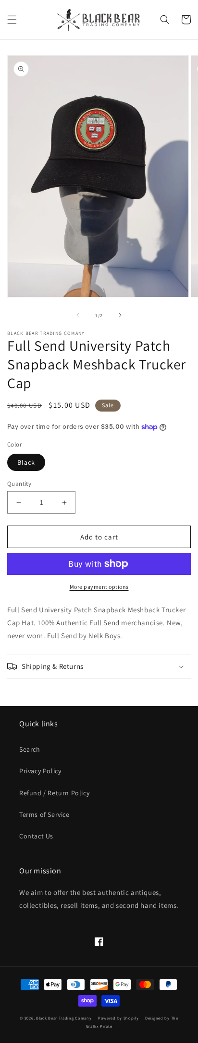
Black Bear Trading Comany (64, 1017)
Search (29, 749)
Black (26, 462)
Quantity (19, 484)
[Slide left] (77, 315)
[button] (12, 19)
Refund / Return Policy (54, 793)
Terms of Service (44, 814)
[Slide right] (120, 315)
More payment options (99, 586)
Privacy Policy (40, 771)
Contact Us (36, 836)
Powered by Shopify (118, 1017)
